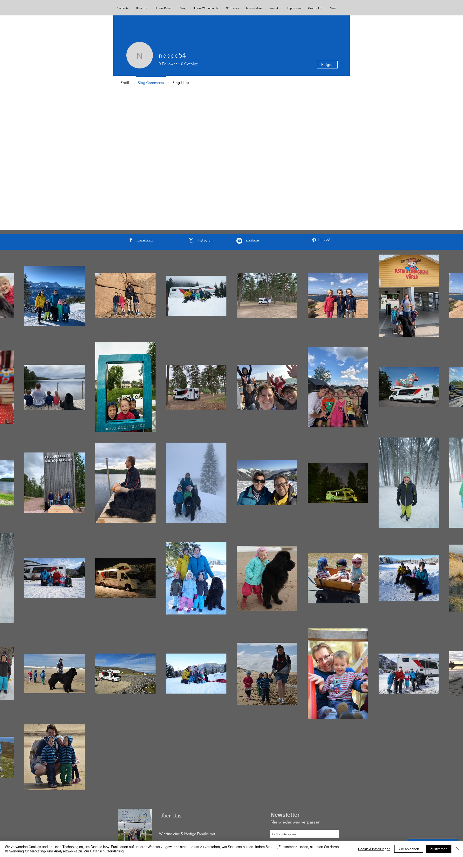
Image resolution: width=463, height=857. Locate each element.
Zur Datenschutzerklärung (104, 851)
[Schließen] (457, 848)
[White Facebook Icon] (131, 240)
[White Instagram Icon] (191, 240)
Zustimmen (438, 848)
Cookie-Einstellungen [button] (374, 848)
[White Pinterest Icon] (314, 240)
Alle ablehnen (408, 848)
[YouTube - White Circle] (239, 241)
